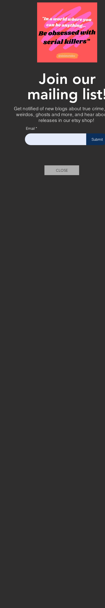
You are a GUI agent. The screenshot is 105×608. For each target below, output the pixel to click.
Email (30, 128)
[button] (61, 170)
